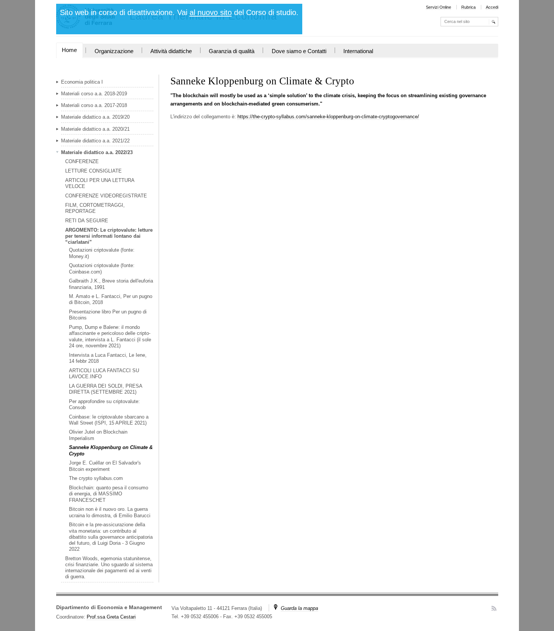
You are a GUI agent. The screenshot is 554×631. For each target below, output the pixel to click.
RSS (493, 608)
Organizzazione (114, 51)
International (358, 51)
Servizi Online (438, 7)
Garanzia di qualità (231, 51)
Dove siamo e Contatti (299, 51)
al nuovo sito (211, 12)
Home (69, 50)
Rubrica (468, 7)
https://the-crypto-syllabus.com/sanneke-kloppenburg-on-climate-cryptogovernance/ (328, 116)
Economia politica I (82, 82)
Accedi (492, 7)
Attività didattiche (171, 51)
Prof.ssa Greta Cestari (111, 617)
